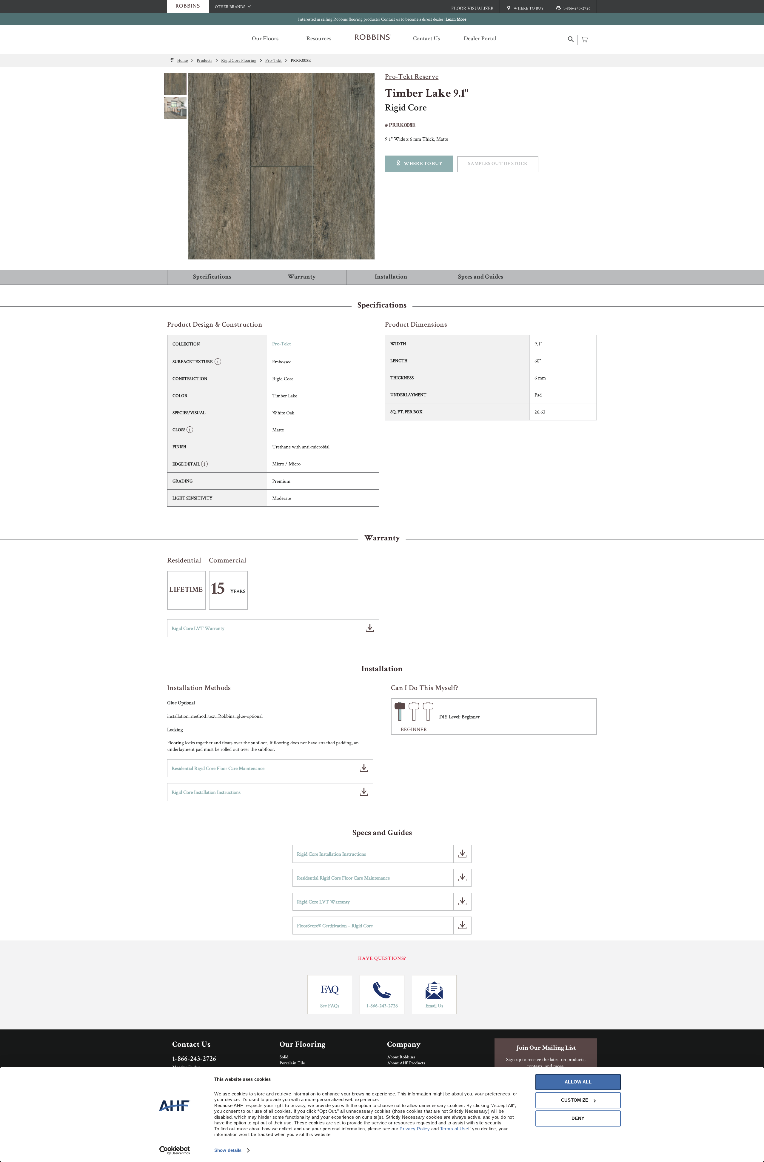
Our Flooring (303, 1045)
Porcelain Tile (292, 1063)
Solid (284, 1057)
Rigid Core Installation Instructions (206, 792)
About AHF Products (406, 1063)
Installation (391, 277)
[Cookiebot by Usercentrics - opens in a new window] (175, 1150)
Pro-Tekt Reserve (411, 77)
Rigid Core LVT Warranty (198, 628)
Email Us (434, 1005)
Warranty (302, 277)
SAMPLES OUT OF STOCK (498, 164)
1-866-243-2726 (382, 1005)
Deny (578, 1118)
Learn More (456, 19)
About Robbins (401, 1057)
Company (403, 1045)
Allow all (578, 1081)
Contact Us (191, 1045)
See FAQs (329, 1005)
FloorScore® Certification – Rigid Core (335, 925)
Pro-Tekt (281, 344)
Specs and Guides (480, 277)
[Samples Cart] (584, 39)
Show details (227, 1150)
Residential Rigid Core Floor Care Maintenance (218, 768)
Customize (575, 1100)
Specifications (212, 277)
